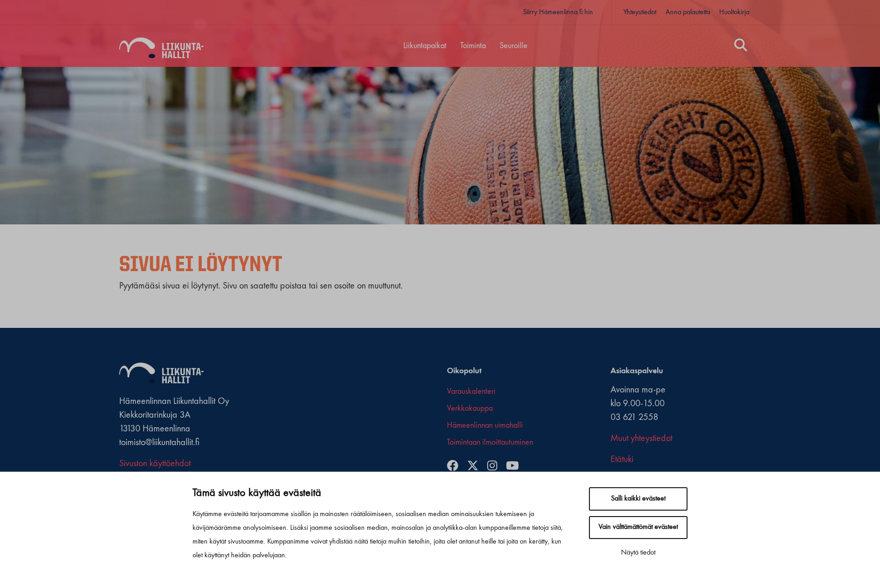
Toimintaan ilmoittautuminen (490, 442)
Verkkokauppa (470, 408)
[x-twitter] (476, 467)
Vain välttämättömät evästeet (638, 527)
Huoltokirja (734, 12)
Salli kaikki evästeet (638, 498)
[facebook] (456, 467)
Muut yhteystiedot (641, 438)
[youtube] (516, 467)
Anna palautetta (688, 12)
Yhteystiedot (639, 12)
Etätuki (621, 459)
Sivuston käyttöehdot (155, 463)
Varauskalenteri (471, 391)
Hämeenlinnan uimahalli (485, 425)
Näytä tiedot (638, 552)
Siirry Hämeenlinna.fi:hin (558, 12)
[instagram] (495, 467)
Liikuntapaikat (424, 46)
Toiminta (473, 46)
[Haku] (740, 46)
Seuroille (514, 46)
